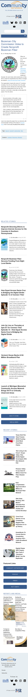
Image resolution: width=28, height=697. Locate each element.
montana (10, 137)
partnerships (17, 131)
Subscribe (4, 673)
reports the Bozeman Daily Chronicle (16, 80)
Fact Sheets (15, 586)
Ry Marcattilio (14, 237)
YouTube (14, 27)
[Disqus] (14, 161)
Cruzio (23, 308)
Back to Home (14, 416)
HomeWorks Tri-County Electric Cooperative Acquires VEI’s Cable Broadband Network (21, 537)
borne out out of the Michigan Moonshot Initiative (17, 401)
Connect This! (15, 345)
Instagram (20, 23)
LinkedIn (25, 23)
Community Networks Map (15, 568)
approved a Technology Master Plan (23, 70)
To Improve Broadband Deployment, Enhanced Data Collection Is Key (7, 632)
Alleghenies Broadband (19, 240)
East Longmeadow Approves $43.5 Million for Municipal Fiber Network (21, 488)
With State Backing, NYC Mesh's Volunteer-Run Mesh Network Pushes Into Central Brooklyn (21, 504)
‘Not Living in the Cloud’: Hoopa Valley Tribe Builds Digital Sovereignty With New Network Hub (21, 457)
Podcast (15, 574)
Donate (5, 23)
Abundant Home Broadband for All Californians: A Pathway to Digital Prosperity (8, 601)
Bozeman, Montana (17, 137)
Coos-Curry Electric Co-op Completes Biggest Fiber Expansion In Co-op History (21, 521)
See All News (14, 422)
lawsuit (7, 131)
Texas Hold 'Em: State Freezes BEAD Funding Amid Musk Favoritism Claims (21, 440)
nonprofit (11, 131)
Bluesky (12, 23)
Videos (15, 580)
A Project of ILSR (10, 16)
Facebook (16, 23)
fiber (22, 131)
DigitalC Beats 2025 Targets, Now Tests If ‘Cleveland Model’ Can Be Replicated (20, 553)
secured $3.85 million (14, 282)
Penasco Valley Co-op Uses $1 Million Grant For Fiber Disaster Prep (21, 473)
